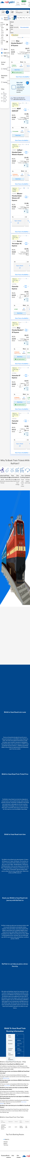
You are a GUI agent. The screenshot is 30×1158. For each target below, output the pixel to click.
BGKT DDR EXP (16, 110)
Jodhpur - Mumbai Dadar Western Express (17, 152)
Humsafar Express (15, 286)
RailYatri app (6, 1078)
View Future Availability (21, 140)
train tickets (7, 1085)
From (3, 10)
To (11, 10)
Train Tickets (18, 3)
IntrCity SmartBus (23, 3)
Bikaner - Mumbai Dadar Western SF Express (17, 197)
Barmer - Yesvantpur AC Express (17, 243)
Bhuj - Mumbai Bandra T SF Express (17, 43)
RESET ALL (10, 18)
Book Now (17, 69)
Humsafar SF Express (16, 375)
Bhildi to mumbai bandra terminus (6, 1142)
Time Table (27, 43)
